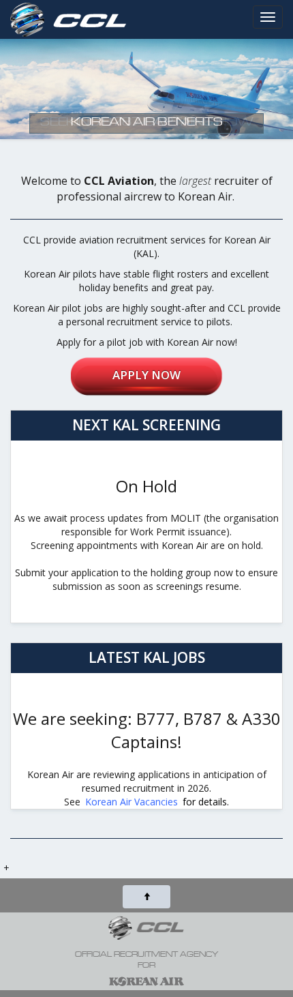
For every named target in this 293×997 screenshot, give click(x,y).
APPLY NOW (146, 375)
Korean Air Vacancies (131, 801)
